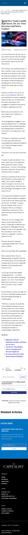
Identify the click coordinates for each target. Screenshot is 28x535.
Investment (23, 400)
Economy (17, 400)
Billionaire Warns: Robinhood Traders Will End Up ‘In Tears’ (16, 342)
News (14, 402)
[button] (25, 3)
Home (2, 10)
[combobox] (10, 377)
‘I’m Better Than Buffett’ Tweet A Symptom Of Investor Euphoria (14, 349)
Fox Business (12, 95)
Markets (10, 402)
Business (7, 10)
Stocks (18, 402)
